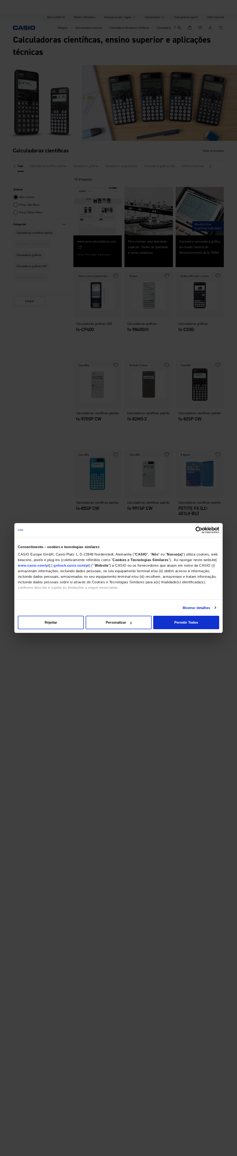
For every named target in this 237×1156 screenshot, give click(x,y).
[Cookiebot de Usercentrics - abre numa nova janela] (199, 530)
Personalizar (116, 622)
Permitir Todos (186, 622)
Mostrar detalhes (196, 608)
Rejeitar (51, 622)
